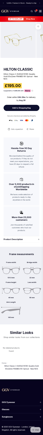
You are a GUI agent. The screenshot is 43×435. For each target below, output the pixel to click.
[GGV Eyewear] (10, 11)
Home (4, 363)
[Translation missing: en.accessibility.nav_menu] (40, 11)
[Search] (32, 11)
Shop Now (30, 19)
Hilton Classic (18, 69)
